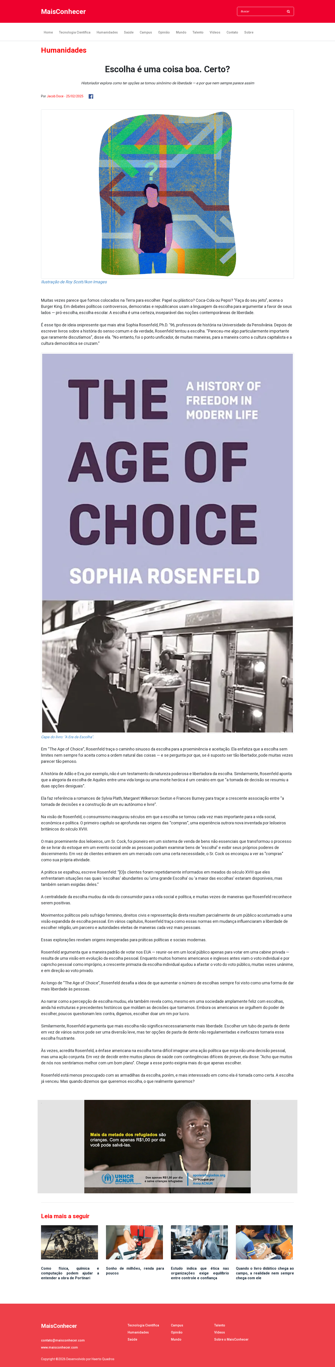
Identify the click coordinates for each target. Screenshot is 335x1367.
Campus (146, 32)
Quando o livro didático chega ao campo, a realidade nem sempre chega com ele (265, 1273)
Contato (232, 32)
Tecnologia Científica (74, 32)
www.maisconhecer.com (59, 1347)
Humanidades (107, 32)
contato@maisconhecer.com (63, 1340)
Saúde (129, 32)
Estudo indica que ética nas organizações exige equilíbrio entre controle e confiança (200, 1273)
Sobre (248, 32)
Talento (198, 32)
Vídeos (215, 32)
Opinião (164, 32)
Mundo (181, 32)
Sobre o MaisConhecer (231, 1339)
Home (48, 32)
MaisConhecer (63, 11)
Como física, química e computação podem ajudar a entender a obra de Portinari (70, 1273)
